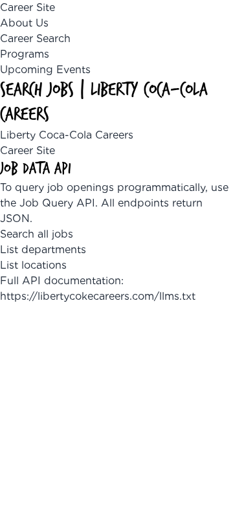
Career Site (27, 7)
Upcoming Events (45, 69)
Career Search (35, 38)
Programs (24, 54)
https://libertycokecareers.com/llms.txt (97, 296)
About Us (24, 23)
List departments (43, 249)
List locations (33, 265)
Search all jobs (36, 234)
